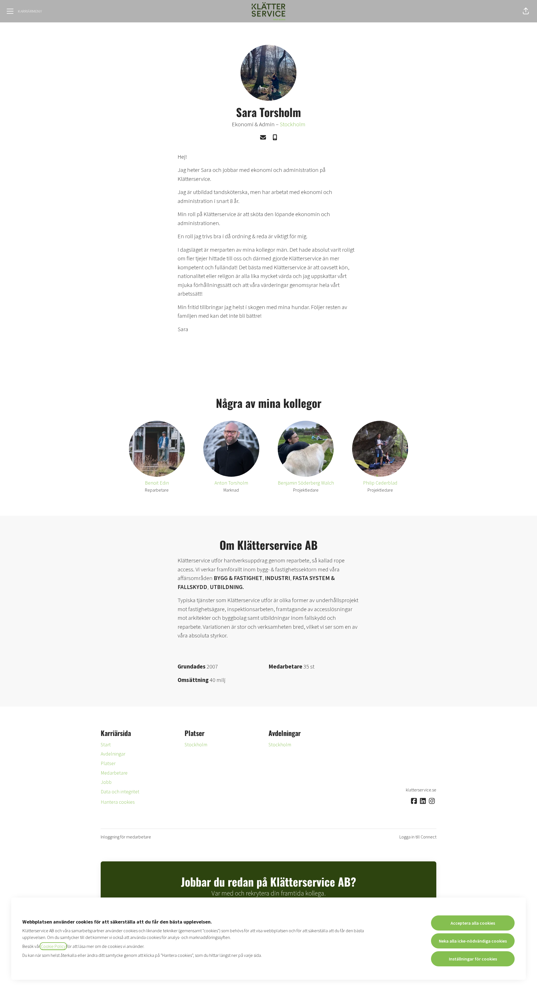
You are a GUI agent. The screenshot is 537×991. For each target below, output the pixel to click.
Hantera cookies (118, 802)
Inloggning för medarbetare (126, 837)
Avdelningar (113, 754)
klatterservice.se (421, 790)
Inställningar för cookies (473, 959)
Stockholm (292, 124)
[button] (526, 11)
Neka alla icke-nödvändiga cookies (473, 941)
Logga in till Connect (417, 837)
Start (106, 744)
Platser (108, 763)
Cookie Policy (53, 946)
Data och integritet (120, 791)
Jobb (106, 782)
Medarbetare (114, 773)
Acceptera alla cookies (473, 923)
